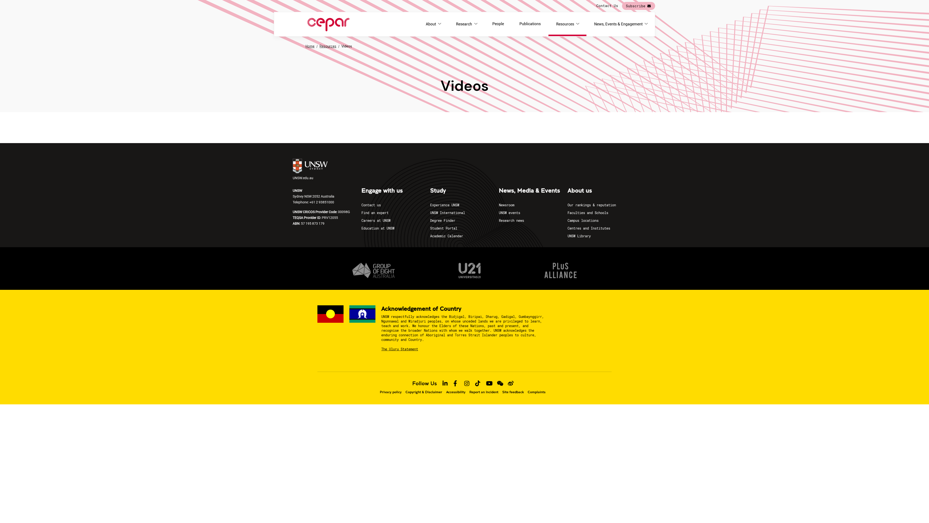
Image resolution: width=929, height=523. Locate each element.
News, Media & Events (529, 191)
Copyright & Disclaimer (423, 392)
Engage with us (382, 191)
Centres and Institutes (589, 228)
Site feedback (513, 392)
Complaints (537, 392)
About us (580, 191)
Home (310, 46)
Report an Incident (483, 392)
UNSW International (447, 212)
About (431, 24)
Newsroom (506, 205)
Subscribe (635, 6)
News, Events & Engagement (618, 24)
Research (464, 24)
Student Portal (443, 228)
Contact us (371, 205)
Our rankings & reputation (592, 205)
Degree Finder (442, 220)
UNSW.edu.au (303, 178)
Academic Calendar (446, 236)
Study (438, 191)
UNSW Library (579, 236)
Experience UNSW (444, 205)
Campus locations (583, 220)
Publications (530, 24)
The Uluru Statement (399, 349)
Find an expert (375, 212)
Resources (565, 24)
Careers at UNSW (375, 220)
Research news (511, 220)
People (498, 24)
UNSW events (509, 212)
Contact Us (607, 5)
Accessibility (455, 392)
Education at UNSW (377, 228)
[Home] (328, 24)
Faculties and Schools (588, 212)
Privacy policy (391, 392)
